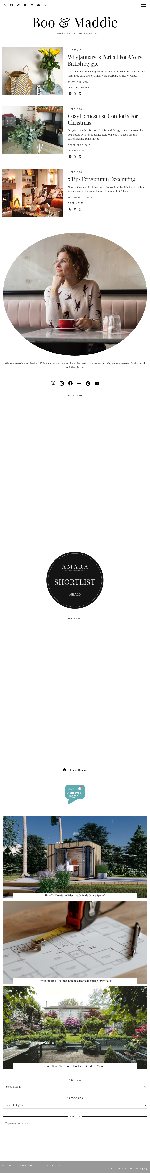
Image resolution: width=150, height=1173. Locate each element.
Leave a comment (79, 87)
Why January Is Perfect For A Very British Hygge (105, 60)
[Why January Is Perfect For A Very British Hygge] (32, 71)
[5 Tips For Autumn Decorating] (32, 193)
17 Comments (76, 150)
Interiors (75, 109)
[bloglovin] (79, 383)
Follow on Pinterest (76, 770)
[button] (144, 5)
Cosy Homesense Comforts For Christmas (103, 119)
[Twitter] (5, 5)
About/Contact (49, 1165)
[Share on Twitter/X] (75, 94)
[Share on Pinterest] (80, 94)
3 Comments (76, 203)
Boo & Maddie (75, 22)
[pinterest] (88, 383)
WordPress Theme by (127, 1168)
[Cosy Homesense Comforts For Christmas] (32, 130)
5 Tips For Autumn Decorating (101, 178)
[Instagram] (11, 5)
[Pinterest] (18, 5)
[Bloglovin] (31, 5)
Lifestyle (75, 50)
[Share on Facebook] (70, 94)
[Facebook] (25, 5)
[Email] (38, 5)
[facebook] (70, 383)
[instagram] (62, 383)
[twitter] (53, 383)
